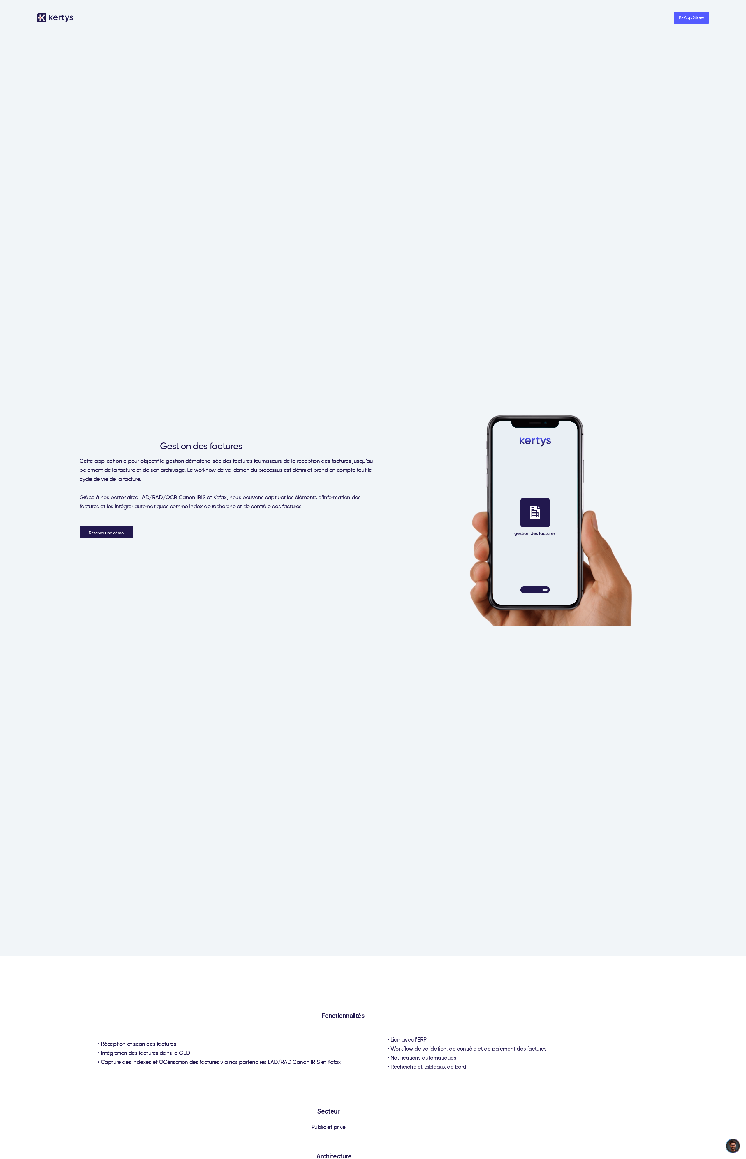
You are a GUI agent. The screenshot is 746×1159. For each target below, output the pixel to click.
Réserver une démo (106, 533)
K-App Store (691, 17)
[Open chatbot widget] (733, 1146)
